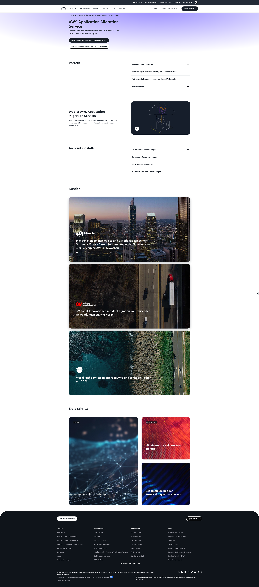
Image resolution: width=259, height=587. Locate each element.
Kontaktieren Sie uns (175, 533)
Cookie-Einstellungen (63, 580)
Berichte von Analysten (102, 556)
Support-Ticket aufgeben (177, 537)
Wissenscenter (173, 544)
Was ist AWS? (61, 533)
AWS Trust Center (100, 540)
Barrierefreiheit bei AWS (176, 556)
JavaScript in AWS (137, 556)
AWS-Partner (98, 560)
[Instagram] (188, 572)
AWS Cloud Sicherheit (64, 548)
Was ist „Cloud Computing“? (67, 537)
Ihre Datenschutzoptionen (101, 577)
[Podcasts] (198, 572)
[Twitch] (192, 572)
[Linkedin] (185, 572)
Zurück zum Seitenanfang (128, 564)
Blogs (59, 556)
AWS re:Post (172, 540)
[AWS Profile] (196, 2)
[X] (179, 572)
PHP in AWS (135, 552)
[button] (84, 9)
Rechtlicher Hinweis (175, 560)
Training (97, 537)
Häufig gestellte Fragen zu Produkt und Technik (111, 552)
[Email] (201, 572)
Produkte (71, 15)
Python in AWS (136, 544)
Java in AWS (135, 548)
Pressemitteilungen (64, 560)
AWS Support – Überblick (177, 548)
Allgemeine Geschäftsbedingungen (79, 577)
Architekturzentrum (101, 548)
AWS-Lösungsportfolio (102, 544)
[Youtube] (195, 572)
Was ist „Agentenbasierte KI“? (67, 540)
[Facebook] (182, 572)
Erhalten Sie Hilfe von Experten (179, 552)
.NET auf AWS (136, 540)
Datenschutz (60, 577)
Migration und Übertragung (85, 15)
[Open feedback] (257, 293)
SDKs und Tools (136, 537)
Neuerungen (61, 552)
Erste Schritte (98, 533)
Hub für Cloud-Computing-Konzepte (70, 544)
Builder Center (136, 533)
